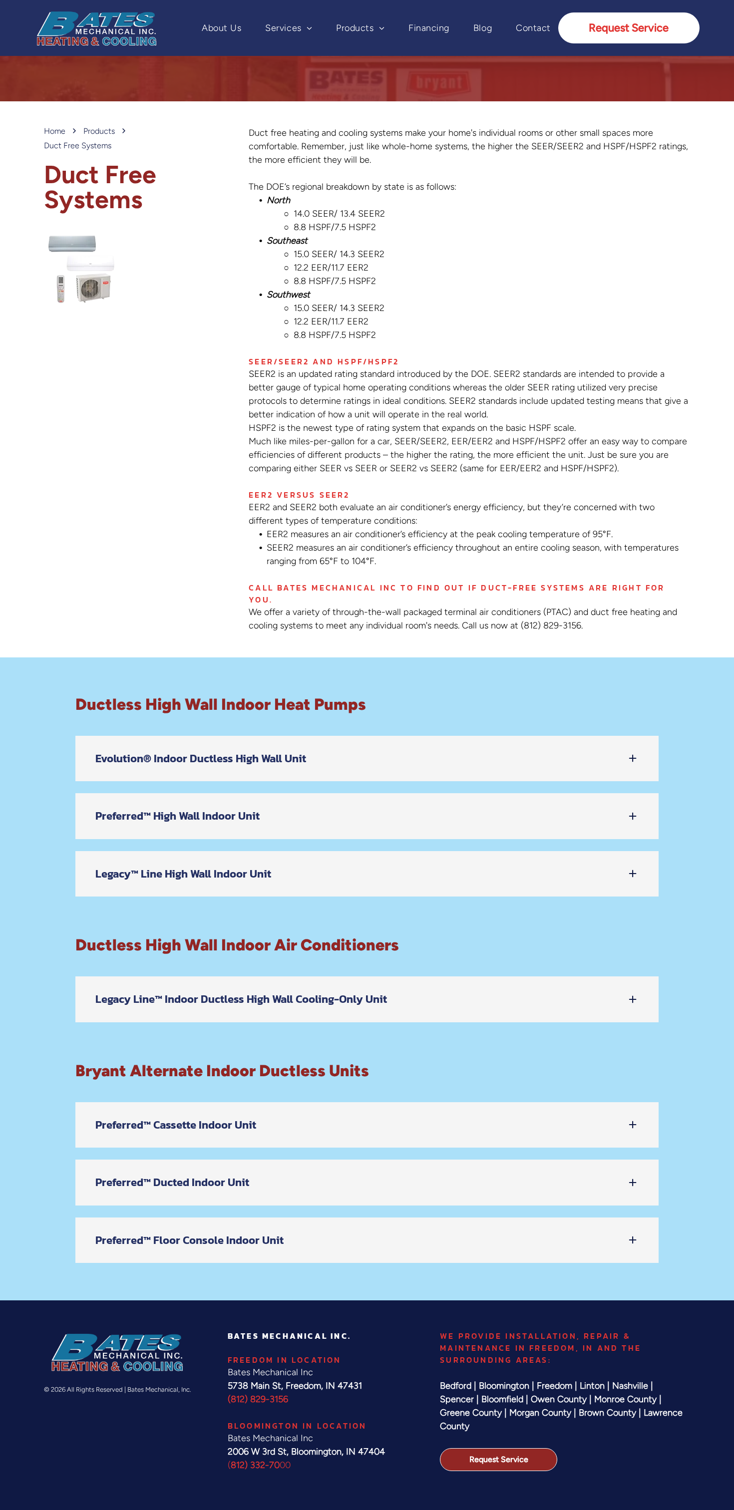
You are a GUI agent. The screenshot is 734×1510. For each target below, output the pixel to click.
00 (285, 1465)
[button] (367, 759)
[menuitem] (209, 28)
